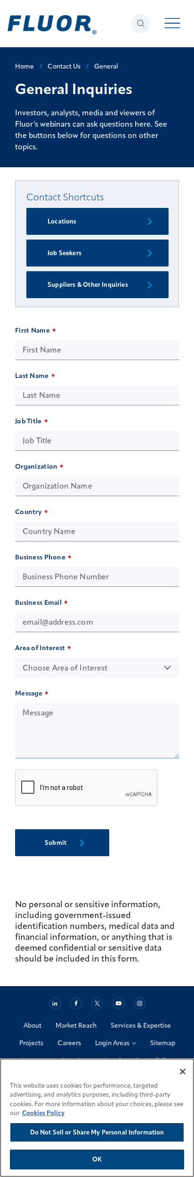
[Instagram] (140, 1003)
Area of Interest (40, 648)
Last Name (32, 375)
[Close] (182, 1071)
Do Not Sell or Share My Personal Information (97, 1132)
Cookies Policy (43, 1113)
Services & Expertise (141, 1025)
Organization (36, 466)
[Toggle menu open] (172, 24)
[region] (97, 1117)
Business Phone (40, 557)
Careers (69, 1043)
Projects (31, 1043)
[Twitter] (97, 1003)
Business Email (38, 602)
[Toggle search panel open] (141, 23)
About (32, 1025)
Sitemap (162, 1043)
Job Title (28, 421)
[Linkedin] (55, 1003)
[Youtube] (118, 1003)
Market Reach (76, 1025)
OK (97, 1159)
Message (28, 693)
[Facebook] (76, 1003)
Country (28, 511)
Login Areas (112, 1043)
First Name (32, 330)
